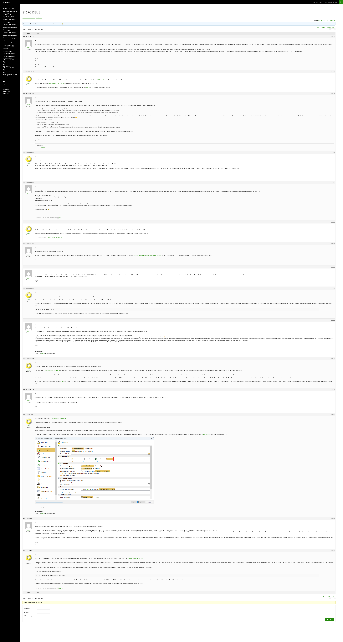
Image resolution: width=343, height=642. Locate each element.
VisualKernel (39, 18)
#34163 (333, 288)
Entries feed (6, 89)
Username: (27, 608)
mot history (332, 20)
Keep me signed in (30, 616)
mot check (320, 20)
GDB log (88, 87)
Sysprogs (6, 2)
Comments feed (7, 91)
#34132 (333, 72)
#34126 (333, 36)
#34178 (333, 389)
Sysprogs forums (317, 2)
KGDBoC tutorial (100, 79)
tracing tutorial (206, 434)
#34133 (333, 93)
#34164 (333, 320)
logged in (43, 66)
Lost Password (330, 27)
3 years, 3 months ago (55, 23)
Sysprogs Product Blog (331, 2)
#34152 (333, 243)
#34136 (333, 152)
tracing (62, 381)
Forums (33, 18)
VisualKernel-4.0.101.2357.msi (54, 237)
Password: (26, 612)
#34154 (333, 267)
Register (323, 27)
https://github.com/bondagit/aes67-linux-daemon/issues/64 (147, 255)
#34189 (333, 550)
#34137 (333, 182)
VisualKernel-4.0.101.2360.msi (52, 370)
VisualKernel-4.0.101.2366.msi (58, 418)
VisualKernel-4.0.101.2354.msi (56, 83)
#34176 (333, 358)
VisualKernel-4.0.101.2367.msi (135, 558)
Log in (4, 87)
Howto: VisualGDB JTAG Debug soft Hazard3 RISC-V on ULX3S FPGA (10, 47)
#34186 (333, 414)
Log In (317, 27)
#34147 (333, 222)
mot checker (327, 20)
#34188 (333, 518)
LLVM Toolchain (6, 66)
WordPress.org (6, 93)
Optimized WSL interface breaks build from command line (9, 19)
